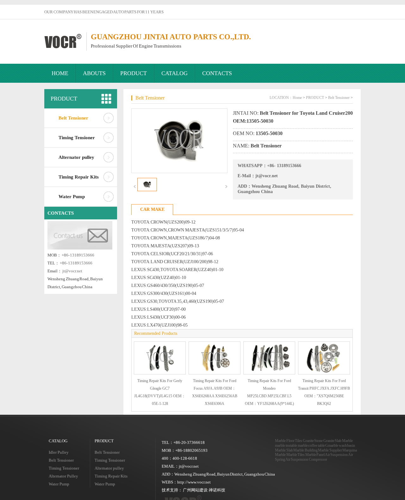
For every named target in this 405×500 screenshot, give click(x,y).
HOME (60, 73)
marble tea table (286, 445)
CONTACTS (217, 73)
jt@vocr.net (72, 271)
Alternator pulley (76, 157)
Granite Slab (332, 440)
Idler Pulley (59, 452)
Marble (347, 440)
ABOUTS (94, 73)
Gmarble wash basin (340, 445)
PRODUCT (133, 73)
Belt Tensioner (73, 117)
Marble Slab (284, 450)
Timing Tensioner (77, 137)
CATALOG (174, 73)
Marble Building (305, 450)
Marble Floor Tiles (288, 440)
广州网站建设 (195, 490)
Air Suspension (336, 454)
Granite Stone (313, 440)
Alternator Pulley (63, 476)
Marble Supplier (330, 450)
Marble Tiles (295, 454)
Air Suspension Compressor (306, 459)
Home (297, 97)
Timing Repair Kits (79, 176)
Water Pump (72, 196)
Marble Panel (315, 454)
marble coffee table (311, 445)
